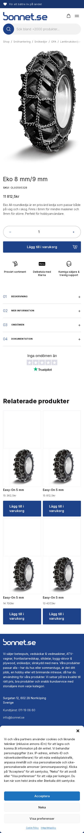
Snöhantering (22, 41)
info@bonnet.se (13, 717)
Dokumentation (22, 338)
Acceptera (42, 796)
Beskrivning (19, 296)
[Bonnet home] (25, 15)
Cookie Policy (32, 827)
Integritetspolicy (48, 827)
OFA (53, 41)
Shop (6, 41)
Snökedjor (40, 41)
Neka (42, 807)
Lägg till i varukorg (42, 247)
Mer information (22, 310)
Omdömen (17, 324)
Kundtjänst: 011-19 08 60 (19, 710)
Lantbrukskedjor (70, 41)
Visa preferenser (42, 819)
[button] (78, 731)
